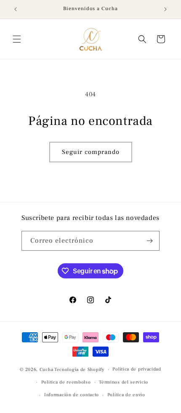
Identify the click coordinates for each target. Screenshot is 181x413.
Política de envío (126, 395)
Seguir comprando (91, 152)
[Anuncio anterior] (15, 9)
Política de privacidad (136, 369)
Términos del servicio (123, 382)
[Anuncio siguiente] (165, 9)
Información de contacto (71, 395)
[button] (17, 39)
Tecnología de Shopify (79, 369)
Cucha (46, 369)
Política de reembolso (66, 382)
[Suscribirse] (150, 241)
